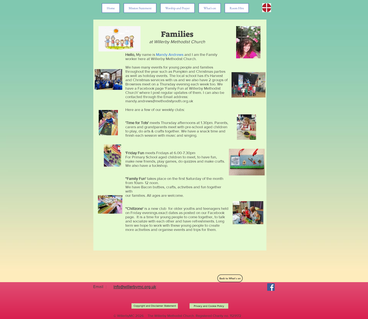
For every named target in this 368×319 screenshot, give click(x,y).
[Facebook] (271, 287)
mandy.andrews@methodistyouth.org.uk (159, 101)
